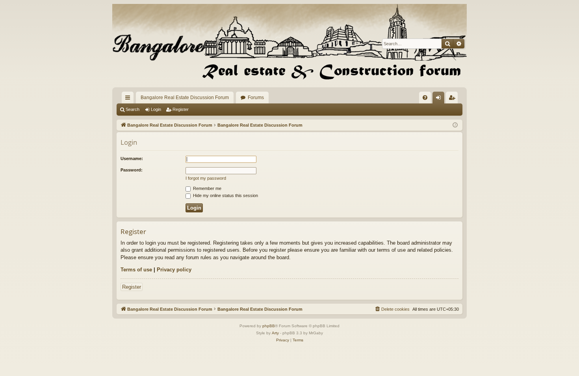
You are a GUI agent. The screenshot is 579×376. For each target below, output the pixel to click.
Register (181, 109)
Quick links (129, 99)
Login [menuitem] (440, 99)
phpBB (268, 326)
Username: (132, 158)
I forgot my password (206, 178)
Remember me (206, 188)
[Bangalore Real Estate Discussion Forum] (289, 43)
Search (132, 109)
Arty (275, 333)
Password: (132, 170)
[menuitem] (425, 97)
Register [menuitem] (453, 99)
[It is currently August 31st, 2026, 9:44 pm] (455, 125)
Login (156, 109)
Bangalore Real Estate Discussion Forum (185, 97)
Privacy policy (174, 270)
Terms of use (136, 270)
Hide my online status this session (225, 195)
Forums (256, 97)
